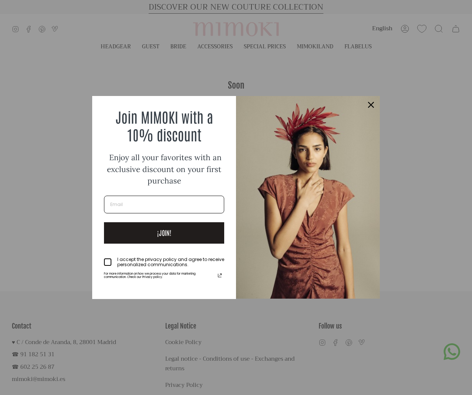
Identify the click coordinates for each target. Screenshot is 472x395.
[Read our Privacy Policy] (219, 275)
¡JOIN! (164, 232)
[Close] (371, 105)
